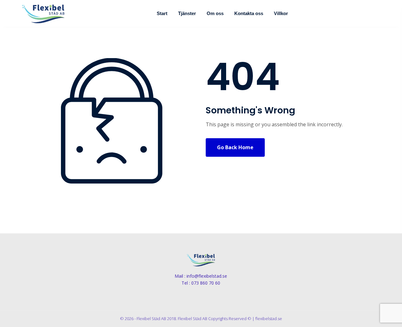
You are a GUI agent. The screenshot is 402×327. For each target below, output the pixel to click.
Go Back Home (235, 147)
